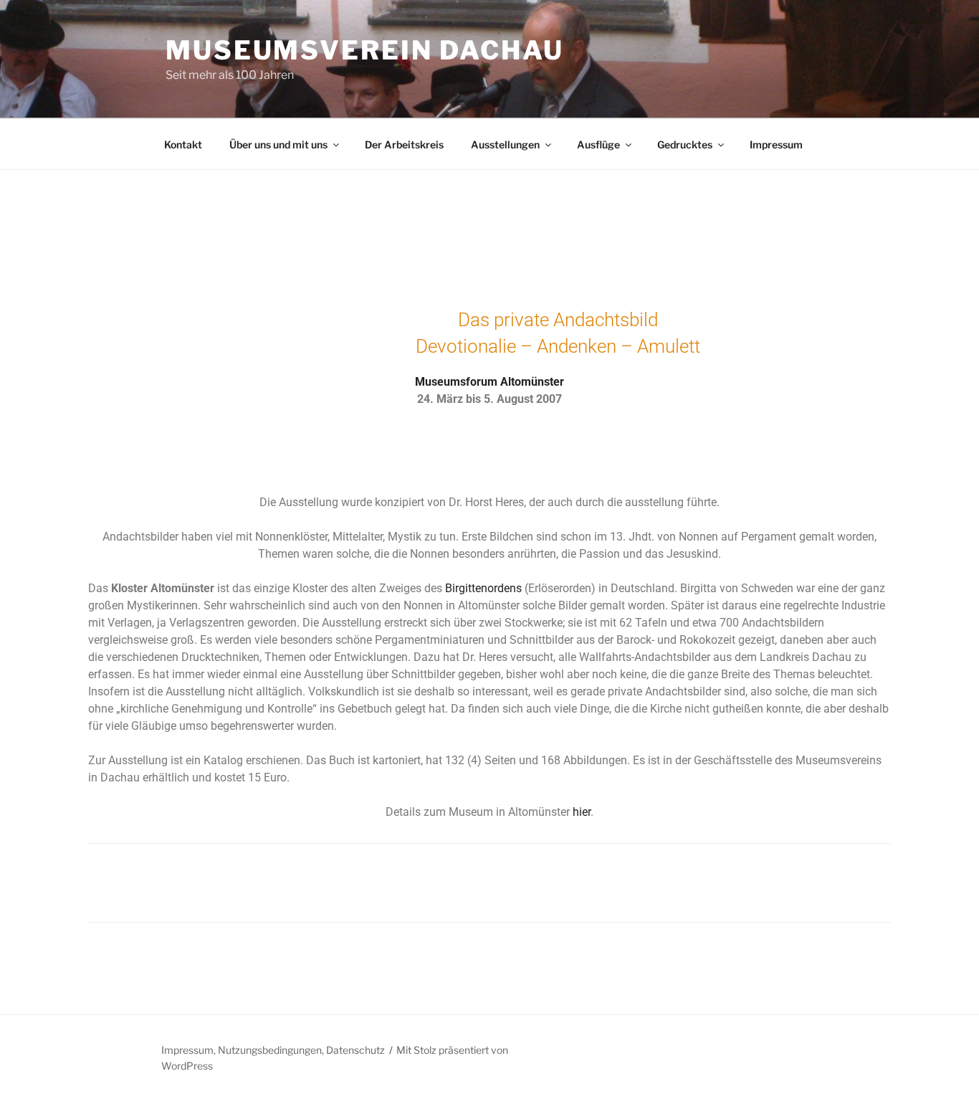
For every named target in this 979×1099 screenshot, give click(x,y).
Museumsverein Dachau (365, 50)
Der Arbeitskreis (404, 144)
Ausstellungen (505, 144)
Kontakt (183, 144)
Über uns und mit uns (278, 144)
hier (582, 812)
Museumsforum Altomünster (489, 382)
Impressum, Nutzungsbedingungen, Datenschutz (273, 1050)
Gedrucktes (684, 144)
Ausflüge (598, 144)
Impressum (776, 144)
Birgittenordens (483, 588)
